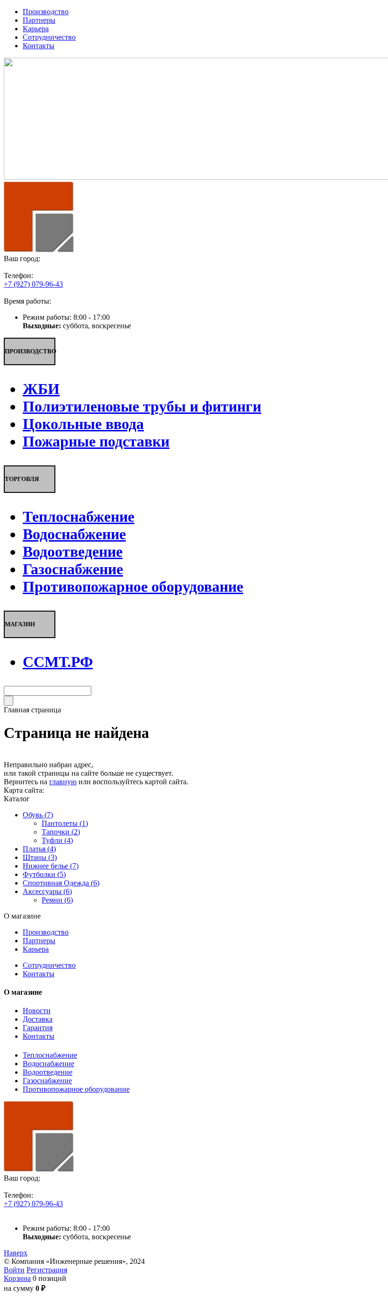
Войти (14, 1270)
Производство (46, 932)
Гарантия (38, 1028)
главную (63, 782)
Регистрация (46, 1270)
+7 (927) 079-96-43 (33, 284)
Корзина (17, 1278)
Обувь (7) (38, 815)
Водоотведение (47, 1072)
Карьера (36, 949)
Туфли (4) (57, 840)
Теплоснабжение (50, 1055)
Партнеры (39, 941)
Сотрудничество (49, 965)
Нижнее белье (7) (51, 866)
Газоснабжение (47, 1081)
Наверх (15, 1253)
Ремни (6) (57, 900)
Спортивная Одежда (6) (61, 883)
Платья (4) (39, 849)
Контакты (38, 974)
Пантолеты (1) (65, 823)
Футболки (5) (44, 874)
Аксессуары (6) (47, 891)
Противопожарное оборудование (76, 1089)
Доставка (38, 1019)
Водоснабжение (48, 1064)
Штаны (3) (40, 857)
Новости (37, 1011)
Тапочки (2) (61, 832)
